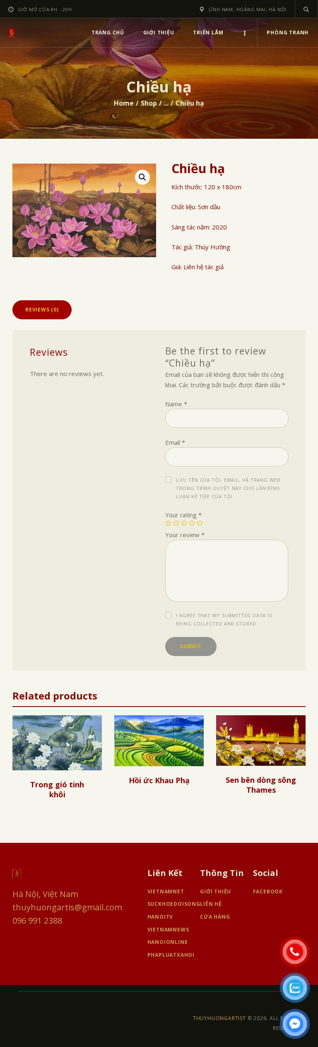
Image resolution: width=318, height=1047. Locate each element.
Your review (185, 535)
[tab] (42, 309)
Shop (149, 103)
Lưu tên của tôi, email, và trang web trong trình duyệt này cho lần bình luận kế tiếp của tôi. (228, 488)
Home (124, 103)
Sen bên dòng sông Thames (261, 785)
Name (176, 404)
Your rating (183, 515)
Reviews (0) (42, 309)
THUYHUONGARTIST (219, 1018)
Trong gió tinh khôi (57, 789)
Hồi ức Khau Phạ (159, 780)
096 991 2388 (37, 920)
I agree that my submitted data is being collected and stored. (224, 619)
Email (175, 442)
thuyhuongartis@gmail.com (67, 907)
